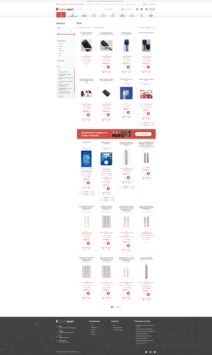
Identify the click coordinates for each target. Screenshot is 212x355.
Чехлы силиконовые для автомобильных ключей (64, 92)
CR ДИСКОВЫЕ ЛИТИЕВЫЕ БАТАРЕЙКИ (65, 75)
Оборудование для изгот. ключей (144, 340)
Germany (61, 46)
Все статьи (138, 345)
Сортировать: (80, 27)
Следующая (118, 307)
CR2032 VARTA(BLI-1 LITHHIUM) (106, 143)
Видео (114, 325)
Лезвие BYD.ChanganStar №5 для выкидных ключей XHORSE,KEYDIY (146, 208)
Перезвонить (132, 4)
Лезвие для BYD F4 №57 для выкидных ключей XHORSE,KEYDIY (86, 259)
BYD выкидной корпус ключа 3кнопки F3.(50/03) (106, 33)
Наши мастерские (117, 327)
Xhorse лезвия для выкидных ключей (66, 82)
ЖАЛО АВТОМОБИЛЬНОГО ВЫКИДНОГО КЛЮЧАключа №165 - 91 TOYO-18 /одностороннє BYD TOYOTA (146, 144)
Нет (60, 55)
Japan (60, 48)
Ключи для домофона (141, 338)
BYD (60, 69)
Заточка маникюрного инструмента (145, 331)
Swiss (60, 53)
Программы (94, 327)
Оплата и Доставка (118, 329)
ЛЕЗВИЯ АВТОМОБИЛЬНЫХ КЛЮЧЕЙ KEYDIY (65, 89)
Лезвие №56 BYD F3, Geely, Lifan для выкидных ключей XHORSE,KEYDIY (126, 259)
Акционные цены (143, 134)
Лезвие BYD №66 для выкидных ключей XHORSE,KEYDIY (106, 208)
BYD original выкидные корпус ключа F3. (86, 33)
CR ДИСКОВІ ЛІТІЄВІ (63, 72)
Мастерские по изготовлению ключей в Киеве (70, 4)
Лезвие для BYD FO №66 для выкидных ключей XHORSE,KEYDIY (106, 259)
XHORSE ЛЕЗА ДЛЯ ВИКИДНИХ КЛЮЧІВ (66, 78)
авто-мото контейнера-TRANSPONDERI (64, 85)
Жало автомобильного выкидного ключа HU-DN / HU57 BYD (126, 144)
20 (150, 27)
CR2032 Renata (86, 142)
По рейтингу (101, 27)
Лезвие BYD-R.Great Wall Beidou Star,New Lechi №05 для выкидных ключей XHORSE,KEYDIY (126, 208)
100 (155, 27)
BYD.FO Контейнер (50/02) (146, 32)
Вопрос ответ (120, 4)
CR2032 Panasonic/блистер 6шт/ (146, 79)
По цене (95, 27)
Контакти (97, 4)
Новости (89, 4)
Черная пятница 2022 (141, 343)
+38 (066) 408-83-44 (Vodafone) (66, 332)
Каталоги (93, 329)
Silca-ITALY (61, 50)
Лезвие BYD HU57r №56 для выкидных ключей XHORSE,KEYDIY (86, 208)
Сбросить (61, 96)
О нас (92, 325)
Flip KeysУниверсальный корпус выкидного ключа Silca (86, 80)
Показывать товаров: (144, 27)
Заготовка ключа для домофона (144, 329)
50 (152, 27)
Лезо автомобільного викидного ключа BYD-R (146, 258)
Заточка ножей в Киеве (142, 333)
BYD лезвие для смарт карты (126, 79)
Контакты (93, 334)
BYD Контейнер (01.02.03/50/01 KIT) (126, 33)
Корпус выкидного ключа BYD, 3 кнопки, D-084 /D (106, 79)
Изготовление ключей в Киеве (143, 336)
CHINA (60, 43)
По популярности (88, 27)
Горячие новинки (108, 4)
